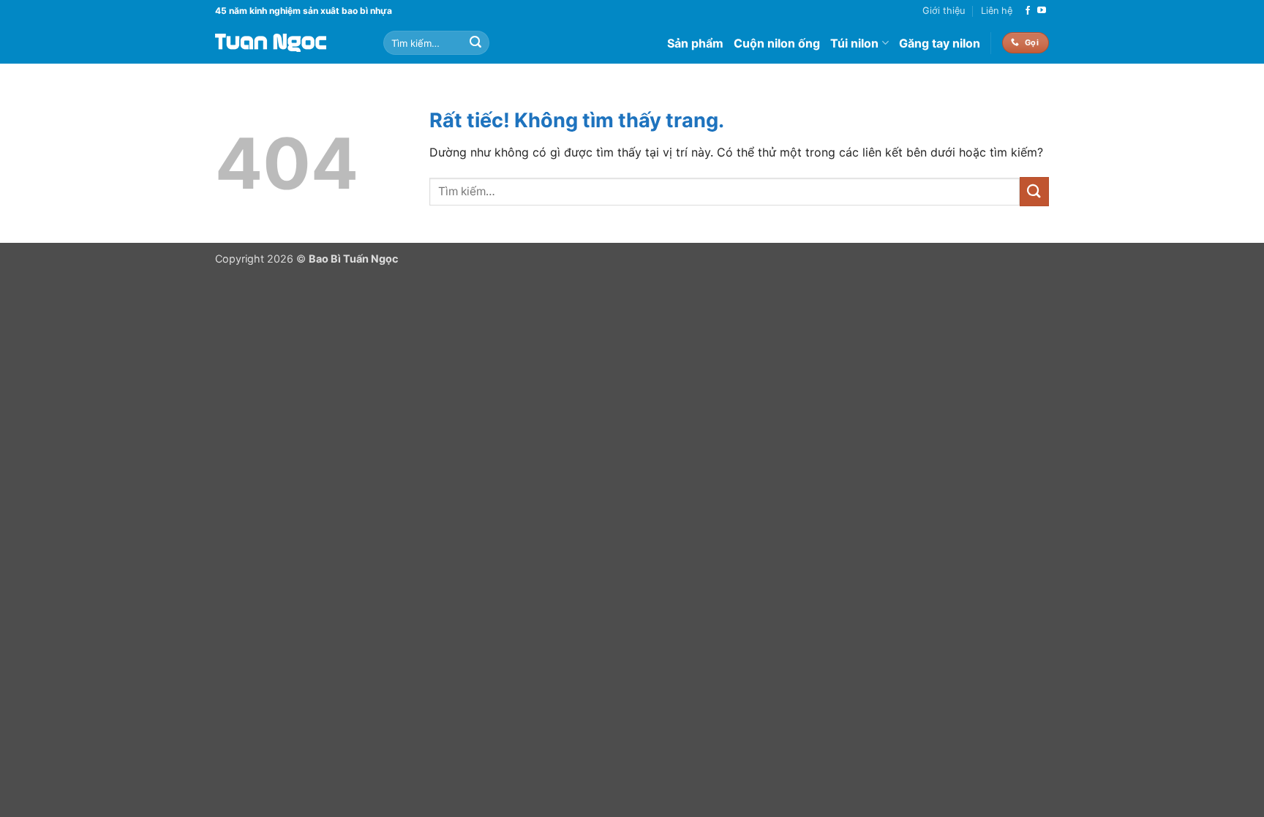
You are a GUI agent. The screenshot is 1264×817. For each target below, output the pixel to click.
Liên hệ (996, 10)
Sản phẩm (695, 43)
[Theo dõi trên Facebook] (1027, 11)
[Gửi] (475, 43)
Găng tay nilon (939, 43)
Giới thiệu (943, 10)
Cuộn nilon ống (777, 43)
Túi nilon (854, 43)
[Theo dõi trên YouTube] (1041, 11)
